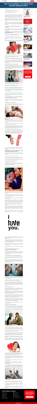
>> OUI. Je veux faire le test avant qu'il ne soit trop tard (11, 155)
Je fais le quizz (28, 76)
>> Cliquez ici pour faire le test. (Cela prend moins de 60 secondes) (13, 92)
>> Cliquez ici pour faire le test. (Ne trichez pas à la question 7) (12, 36)
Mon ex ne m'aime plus (16, 392)
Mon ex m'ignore (5, 396)
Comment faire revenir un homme (17, 397)
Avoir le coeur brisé (5, 392)
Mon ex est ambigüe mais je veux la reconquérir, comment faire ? (12, 11)
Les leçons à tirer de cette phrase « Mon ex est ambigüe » (11, 12)
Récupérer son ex (15, 393)
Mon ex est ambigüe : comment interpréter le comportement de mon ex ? (12, 10)
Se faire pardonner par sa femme (17, 396)
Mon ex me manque (5, 398)
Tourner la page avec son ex (6, 397)
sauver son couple (5, 393)
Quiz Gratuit (18, 403)
